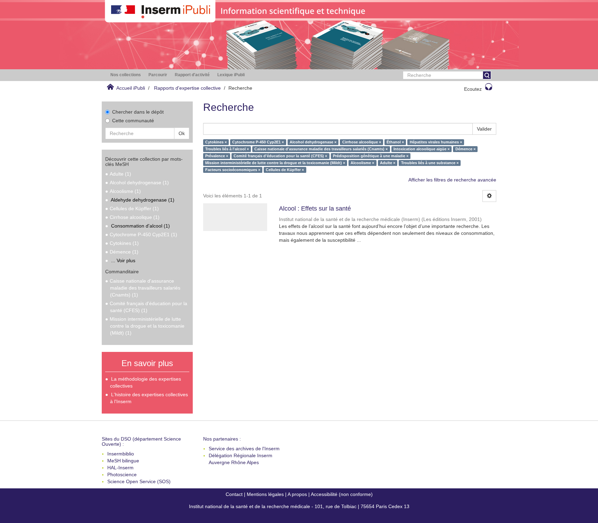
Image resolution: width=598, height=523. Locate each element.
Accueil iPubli (130, 88)
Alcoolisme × (362, 163)
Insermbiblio (120, 453)
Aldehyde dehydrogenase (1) (142, 200)
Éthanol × (395, 142)
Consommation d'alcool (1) (140, 226)
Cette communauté (133, 120)
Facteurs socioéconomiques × (232, 170)
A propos (297, 494)
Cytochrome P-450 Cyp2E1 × (258, 142)
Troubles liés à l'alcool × (227, 149)
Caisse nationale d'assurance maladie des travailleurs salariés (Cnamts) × (321, 149)
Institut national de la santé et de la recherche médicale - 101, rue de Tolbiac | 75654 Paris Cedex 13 (299, 506)
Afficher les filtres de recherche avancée (452, 180)
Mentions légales (265, 494)
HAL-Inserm (120, 467)
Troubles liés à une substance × (430, 163)
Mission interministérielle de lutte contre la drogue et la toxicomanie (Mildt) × (275, 163)
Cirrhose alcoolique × (361, 142)
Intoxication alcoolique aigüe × (421, 149)
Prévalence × (216, 156)
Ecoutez (473, 89)
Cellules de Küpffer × (285, 170)
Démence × (465, 149)
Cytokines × (216, 142)
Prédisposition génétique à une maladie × (370, 156)
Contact (234, 494)
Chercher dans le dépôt (138, 112)
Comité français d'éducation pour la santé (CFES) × (280, 156)
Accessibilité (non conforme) (342, 494)
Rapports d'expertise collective (187, 88)
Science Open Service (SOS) (139, 481)
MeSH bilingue (123, 460)
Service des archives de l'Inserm (244, 448)
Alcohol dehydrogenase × (313, 142)
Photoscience (122, 474)
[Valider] (487, 75)
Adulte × (387, 163)
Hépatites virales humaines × (436, 142)
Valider (484, 129)
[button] (125, 75)
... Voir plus (123, 260)
